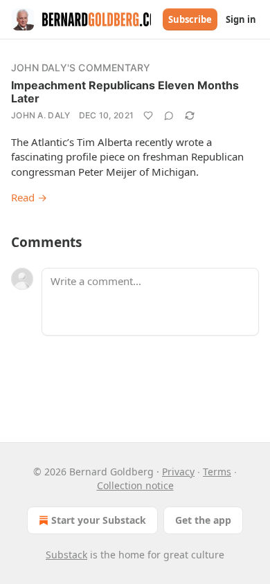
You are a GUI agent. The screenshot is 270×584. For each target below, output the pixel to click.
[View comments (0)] (169, 115)
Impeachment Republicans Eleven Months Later (125, 91)
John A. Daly (41, 115)
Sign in (241, 19)
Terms (217, 471)
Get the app (203, 520)
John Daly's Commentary (80, 67)
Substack (66, 554)
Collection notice (135, 485)
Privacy (178, 471)
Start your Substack (98, 520)
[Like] (148, 115)
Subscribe (190, 19)
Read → (29, 197)
